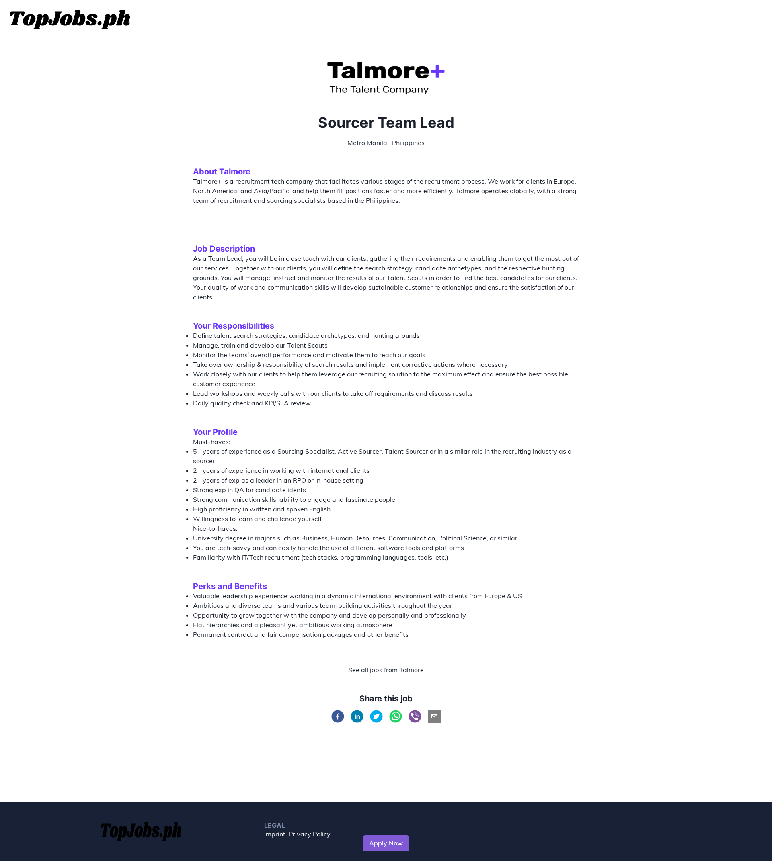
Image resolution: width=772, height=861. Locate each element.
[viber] (415, 716)
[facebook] (337, 716)
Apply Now (386, 843)
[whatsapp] (395, 716)
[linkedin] (357, 716)
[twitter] (376, 716)
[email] (434, 716)
